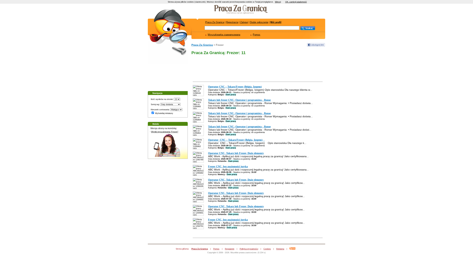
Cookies (267, 249)
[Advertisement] (257, 69)
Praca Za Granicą (214, 22)
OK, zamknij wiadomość (296, 2)
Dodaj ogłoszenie (259, 22)
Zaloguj (244, 22)
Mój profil (275, 22)
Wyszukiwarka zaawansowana (224, 34)
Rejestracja (232, 22)
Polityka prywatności (249, 249)
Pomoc (256, 34)
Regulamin (229, 249)
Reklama (280, 249)
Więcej (278, 2)
